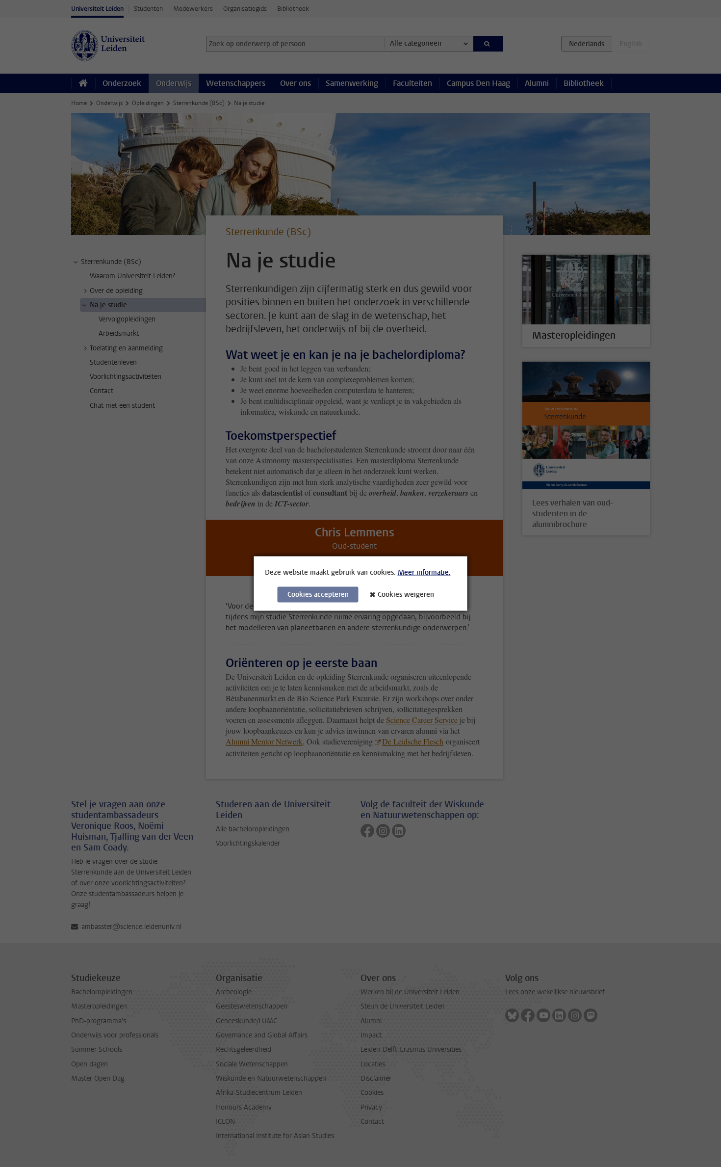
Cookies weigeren (406, 594)
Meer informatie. (424, 572)
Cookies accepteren (318, 594)
